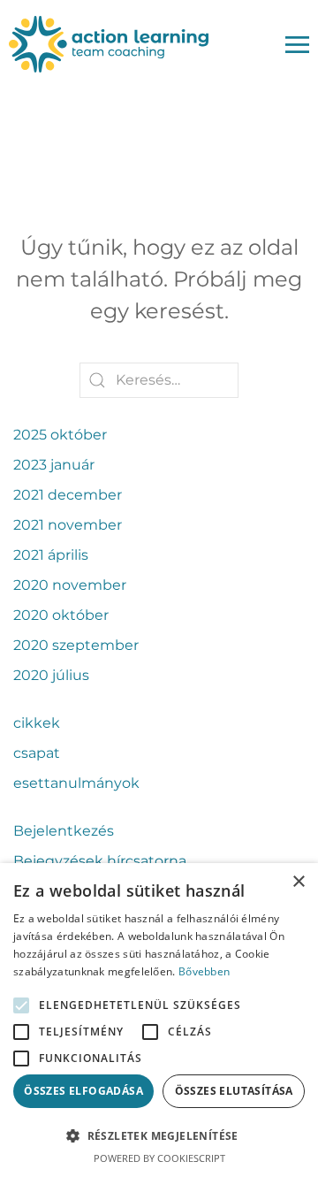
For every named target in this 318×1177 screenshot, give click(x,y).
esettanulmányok (76, 783)
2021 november (67, 524)
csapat (36, 753)
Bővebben (204, 971)
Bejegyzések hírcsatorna (99, 860)
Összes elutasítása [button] (234, 1090)
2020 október (61, 615)
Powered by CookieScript (159, 1158)
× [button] (298, 882)
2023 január (54, 464)
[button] (159, 1135)
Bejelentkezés (63, 830)
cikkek (36, 723)
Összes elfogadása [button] (83, 1090)
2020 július (51, 675)
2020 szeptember (76, 645)
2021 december (67, 494)
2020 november (69, 585)
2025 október (60, 434)
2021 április (50, 554)
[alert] (159, 1020)
